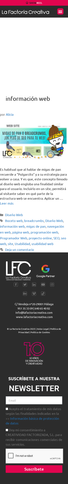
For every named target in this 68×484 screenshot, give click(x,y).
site (10, 244)
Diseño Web (14, 215)
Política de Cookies (40, 332)
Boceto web (14, 221)
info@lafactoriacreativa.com (34, 312)
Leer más (7, 203)
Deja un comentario (19, 249)
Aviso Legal (43, 328)
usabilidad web (42, 244)
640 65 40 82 (42, 308)
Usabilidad (22, 244)
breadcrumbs (34, 221)
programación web (44, 232)
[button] (60, 11)
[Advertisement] (34, 53)
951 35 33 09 (25, 308)
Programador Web (13, 238)
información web (12, 226)
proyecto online (40, 238)
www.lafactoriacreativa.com (34, 317)
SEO (56, 238)
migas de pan (36, 226)
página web (20, 232)
